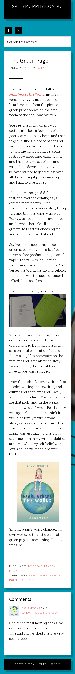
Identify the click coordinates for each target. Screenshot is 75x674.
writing (38, 580)
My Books (35, 566)
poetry (25, 580)
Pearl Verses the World (27, 94)
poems (14, 580)
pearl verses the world (46, 575)
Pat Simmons (31, 608)
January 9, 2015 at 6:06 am (40, 612)
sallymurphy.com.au (37, 6)
